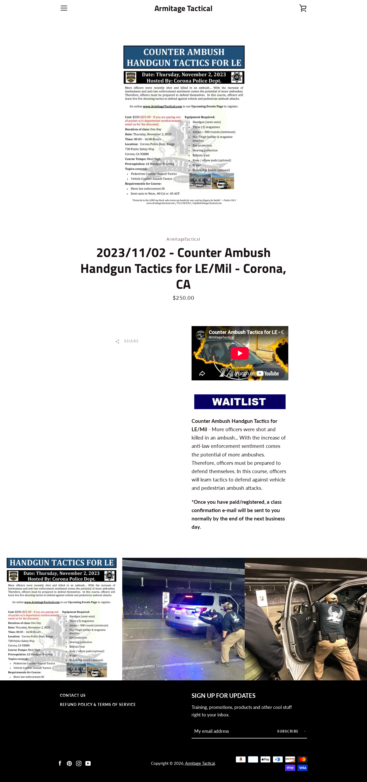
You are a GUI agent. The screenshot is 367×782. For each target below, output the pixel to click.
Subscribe (288, 731)
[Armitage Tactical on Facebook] (60, 763)
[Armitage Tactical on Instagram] (78, 763)
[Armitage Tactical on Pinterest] (69, 763)
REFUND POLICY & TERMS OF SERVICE (98, 704)
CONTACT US (73, 695)
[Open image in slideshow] (183, 125)
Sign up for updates (224, 695)
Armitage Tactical (183, 8)
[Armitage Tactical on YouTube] (88, 763)
